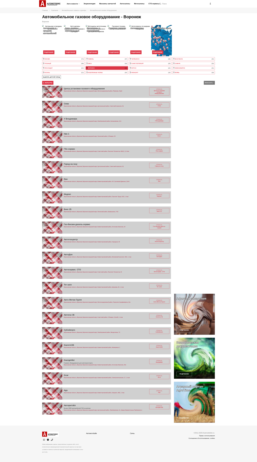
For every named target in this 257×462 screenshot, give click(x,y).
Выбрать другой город (51, 77)
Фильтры (48, 83)
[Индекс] (52, 197)
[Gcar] (52, 378)
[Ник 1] (52, 137)
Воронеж (107, 68)
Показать (209, 83)
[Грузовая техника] (118, 40)
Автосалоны (125, 4)
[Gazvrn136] (52, 348)
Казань (64, 72)
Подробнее (49, 52)
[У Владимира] (52, 122)
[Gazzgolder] (52, 363)
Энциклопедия (89, 4)
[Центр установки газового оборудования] (52, 92)
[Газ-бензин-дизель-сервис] (52, 228)
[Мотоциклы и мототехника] (96, 40)
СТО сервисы (153, 4)
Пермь (194, 72)
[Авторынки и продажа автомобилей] (52, 40)
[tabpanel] (52, 40)
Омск (107, 63)
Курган (151, 68)
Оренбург (151, 72)
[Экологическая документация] (194, 358)
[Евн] (52, 182)
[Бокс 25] (52, 212)
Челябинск (151, 59)
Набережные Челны (107, 72)
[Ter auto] (52, 288)
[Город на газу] (52, 167)
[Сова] (52, 107)
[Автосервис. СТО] (52, 273)
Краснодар (64, 68)
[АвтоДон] (52, 258)
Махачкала (194, 59)
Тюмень (107, 59)
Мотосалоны (139, 4)
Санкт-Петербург (151, 63)
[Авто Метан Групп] (52, 303)
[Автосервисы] (139, 40)
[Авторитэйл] (52, 409)
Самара (194, 63)
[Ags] (52, 393)
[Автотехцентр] (52, 243)
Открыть (159, 91)
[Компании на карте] (161, 40)
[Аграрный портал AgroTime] (194, 402)
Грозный (64, 63)
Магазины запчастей (107, 4)
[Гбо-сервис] (52, 152)
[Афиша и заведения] (194, 314)
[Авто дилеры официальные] (74, 40)
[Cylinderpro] (52, 333)
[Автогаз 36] (52, 318)
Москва (64, 59)
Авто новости (72, 4)
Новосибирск (194, 68)
